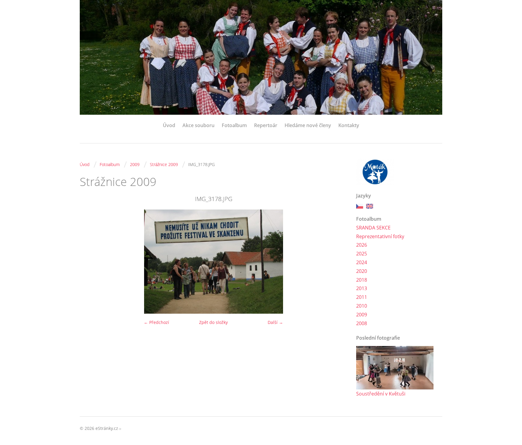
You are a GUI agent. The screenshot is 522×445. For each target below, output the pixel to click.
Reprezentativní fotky (380, 236)
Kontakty (348, 125)
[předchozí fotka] (89, 262)
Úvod (169, 125)
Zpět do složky (213, 322)
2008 (361, 323)
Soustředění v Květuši (380, 393)
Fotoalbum (234, 125)
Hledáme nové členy (308, 125)
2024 (361, 262)
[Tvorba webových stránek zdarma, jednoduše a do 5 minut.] (120, 429)
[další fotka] (337, 262)
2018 (361, 280)
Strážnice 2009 (164, 164)
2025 (361, 253)
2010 (361, 306)
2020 (361, 271)
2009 (135, 164)
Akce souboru (198, 125)
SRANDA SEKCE (373, 227)
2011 (361, 297)
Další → (275, 322)
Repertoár (265, 125)
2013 (361, 288)
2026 (361, 245)
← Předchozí (156, 322)
